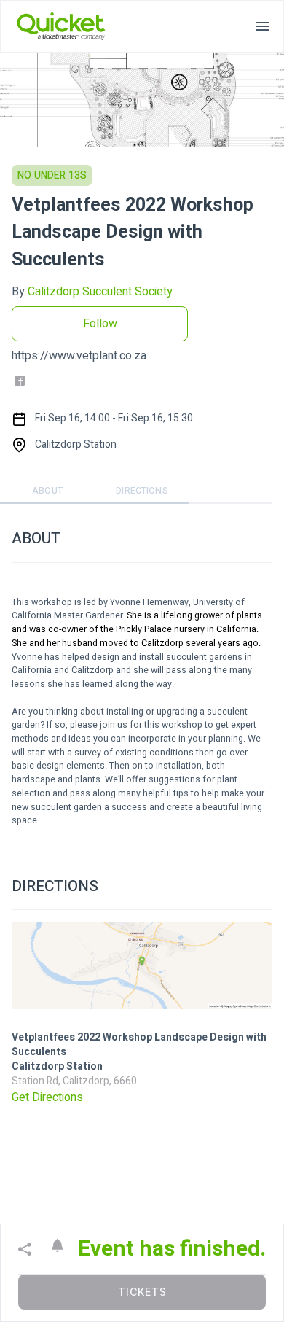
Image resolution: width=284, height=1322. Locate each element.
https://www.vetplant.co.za (79, 356)
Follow (100, 324)
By (92, 291)
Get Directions (47, 1097)
